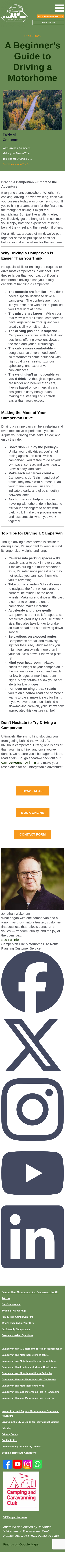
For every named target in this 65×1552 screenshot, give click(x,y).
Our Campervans (11, 1304)
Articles (6, 1298)
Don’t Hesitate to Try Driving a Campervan (17, 164)
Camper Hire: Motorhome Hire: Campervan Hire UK (30, 1292)
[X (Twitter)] (32, 1076)
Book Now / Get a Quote (50, 16)
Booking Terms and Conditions (19, 1452)
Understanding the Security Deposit (21, 1446)
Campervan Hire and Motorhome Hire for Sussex (29, 1379)
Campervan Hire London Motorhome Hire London (29, 1367)
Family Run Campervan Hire (17, 1316)
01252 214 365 (32, 791)
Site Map (6, 1428)
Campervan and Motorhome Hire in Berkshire (27, 1373)
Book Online (32, 813)
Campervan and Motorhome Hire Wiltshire (25, 1355)
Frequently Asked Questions (17, 1335)
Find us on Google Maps (21, 1544)
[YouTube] (32, 1203)
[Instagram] (32, 1139)
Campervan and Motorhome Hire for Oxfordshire (29, 1361)
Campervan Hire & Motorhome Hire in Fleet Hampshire (32, 1348)
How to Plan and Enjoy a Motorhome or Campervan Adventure (30, 1413)
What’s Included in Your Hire (18, 1323)
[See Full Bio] (21, 940)
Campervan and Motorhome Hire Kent (23, 1385)
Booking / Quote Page (14, 1310)
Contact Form (33, 834)
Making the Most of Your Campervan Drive (17, 153)
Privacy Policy (10, 1434)
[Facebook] (32, 1012)
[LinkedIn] (32, 1267)
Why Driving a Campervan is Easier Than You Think (17, 147)
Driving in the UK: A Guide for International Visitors (30, 1422)
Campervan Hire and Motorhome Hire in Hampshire (30, 1392)
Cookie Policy (9, 1440)
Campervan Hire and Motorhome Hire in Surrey (28, 1398)
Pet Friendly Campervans (16, 1329)
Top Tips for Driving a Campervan (17, 158)
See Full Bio (10, 940)
